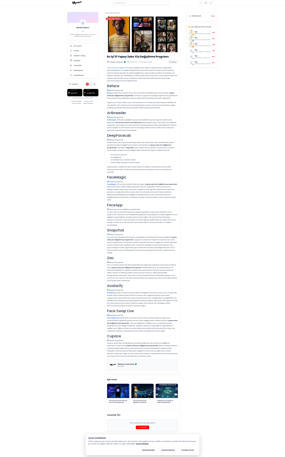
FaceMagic (111, 184)
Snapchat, (110, 237)
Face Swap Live (113, 318)
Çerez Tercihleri (76, 103)
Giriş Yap (144, 427)
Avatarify (111, 293)
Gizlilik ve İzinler (88, 101)
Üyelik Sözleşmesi (88, 103)
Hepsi (213, 16)
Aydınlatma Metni (76, 101)
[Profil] (211, 3)
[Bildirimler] (206, 3)
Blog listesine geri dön (113, 13)
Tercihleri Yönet (187, 450)
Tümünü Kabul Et (168, 450)
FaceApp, (110, 212)
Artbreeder (111, 120)
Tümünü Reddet (148, 450)
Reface (110, 93)
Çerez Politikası (142, 444)
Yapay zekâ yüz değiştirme (117, 68)
